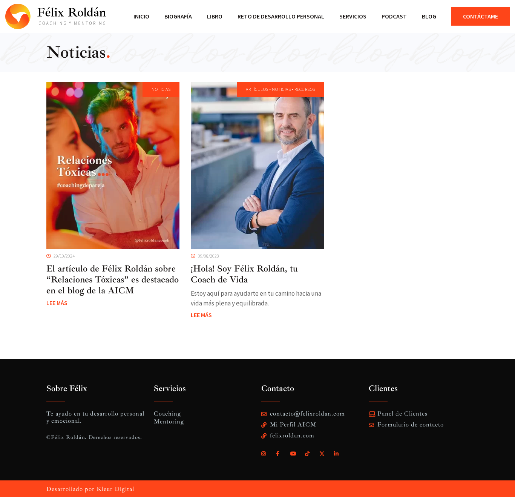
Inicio (141, 16)
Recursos (304, 89)
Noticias (76, 52)
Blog (429, 16)
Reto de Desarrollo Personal (281, 16)
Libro (214, 16)
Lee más (56, 303)
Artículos (257, 89)
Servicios (352, 16)
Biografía (178, 16)
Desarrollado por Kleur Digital (90, 489)
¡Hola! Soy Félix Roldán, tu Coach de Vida (244, 274)
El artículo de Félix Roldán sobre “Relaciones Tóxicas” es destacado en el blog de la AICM (112, 279)
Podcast (394, 16)
